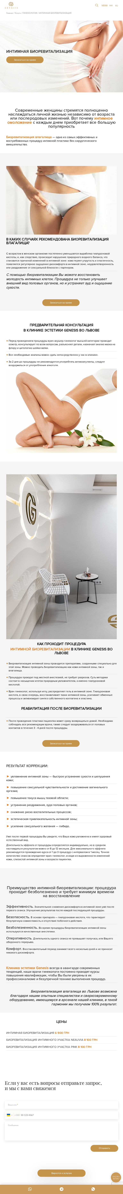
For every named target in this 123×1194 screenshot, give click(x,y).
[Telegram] (61, 1189)
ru (116, 5)
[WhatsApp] (30, 1189)
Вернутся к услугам (61, 1173)
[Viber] (93, 1189)
